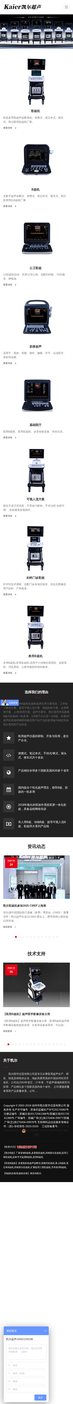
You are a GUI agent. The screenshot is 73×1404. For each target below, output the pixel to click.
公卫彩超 (36, 268)
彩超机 (35, 111)
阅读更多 (9, 924)
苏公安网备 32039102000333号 (44, 1130)
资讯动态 (36, 846)
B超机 (35, 189)
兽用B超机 (35, 656)
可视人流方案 (36, 499)
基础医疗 (36, 424)
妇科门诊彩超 (36, 577)
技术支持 (36, 953)
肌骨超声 (36, 346)
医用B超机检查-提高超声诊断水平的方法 (32, 1014)
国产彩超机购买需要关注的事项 (24, 907)
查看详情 (8, 128)
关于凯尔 (10, 1060)
